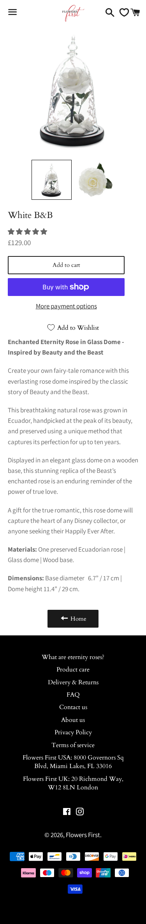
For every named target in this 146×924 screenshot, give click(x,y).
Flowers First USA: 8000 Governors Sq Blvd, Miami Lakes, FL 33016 (73, 761)
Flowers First (83, 835)
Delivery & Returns (73, 682)
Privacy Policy (73, 732)
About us (73, 720)
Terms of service (73, 745)
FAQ (73, 694)
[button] (28, 231)
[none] (52, 180)
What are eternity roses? (73, 657)
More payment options (66, 306)
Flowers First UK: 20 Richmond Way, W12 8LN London (73, 783)
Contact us (73, 707)
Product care (73, 669)
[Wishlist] (122, 12)
